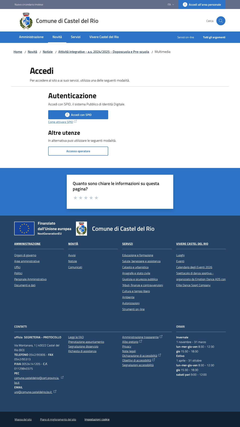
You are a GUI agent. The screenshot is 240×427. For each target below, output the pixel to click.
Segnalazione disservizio (83, 346)
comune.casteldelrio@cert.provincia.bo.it (36, 380)
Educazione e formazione (137, 255)
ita (169, 4)
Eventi (180, 261)
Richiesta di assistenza (82, 351)
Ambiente (128, 297)
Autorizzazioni (131, 303)
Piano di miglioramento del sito (58, 419)
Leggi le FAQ (76, 337)
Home (18, 51)
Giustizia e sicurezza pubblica (140, 279)
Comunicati (75, 267)
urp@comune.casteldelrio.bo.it (33, 392)
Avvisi (72, 255)
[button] (220, 20)
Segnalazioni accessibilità (138, 365)
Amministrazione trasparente (140, 337)
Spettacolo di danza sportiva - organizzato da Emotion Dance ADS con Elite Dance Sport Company (201, 279)
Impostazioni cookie (97, 419)
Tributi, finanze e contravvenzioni (142, 285)
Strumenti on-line (133, 309)
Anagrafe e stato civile (136, 273)
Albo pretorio (130, 341)
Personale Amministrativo (30, 279)
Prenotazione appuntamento (86, 341)
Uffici (17, 267)
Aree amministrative (27, 261)
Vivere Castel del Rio (192, 244)
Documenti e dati (24, 285)
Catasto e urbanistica (135, 267)
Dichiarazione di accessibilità (139, 355)
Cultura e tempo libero (136, 291)
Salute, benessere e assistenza (141, 261)
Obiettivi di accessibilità (136, 360)
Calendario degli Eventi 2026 (194, 267)
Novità (32, 51)
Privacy (126, 346)
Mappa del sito (23, 419)
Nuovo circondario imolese (29, 4)
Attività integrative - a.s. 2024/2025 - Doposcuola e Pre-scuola (103, 51)
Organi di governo (25, 255)
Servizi (127, 244)
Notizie (48, 51)
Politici (18, 273)
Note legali (129, 351)
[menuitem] (31, 37)
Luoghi (180, 255)
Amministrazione (27, 244)
